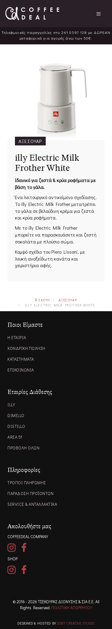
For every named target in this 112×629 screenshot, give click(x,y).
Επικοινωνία (20, 370)
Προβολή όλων (23, 448)
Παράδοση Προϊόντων (30, 493)
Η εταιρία (16, 337)
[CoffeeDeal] (32, 13)
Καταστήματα (20, 359)
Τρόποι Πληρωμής (26, 482)
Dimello (15, 415)
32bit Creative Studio (76, 623)
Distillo (16, 426)
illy (11, 404)
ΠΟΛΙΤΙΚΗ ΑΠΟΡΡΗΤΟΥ (71, 607)
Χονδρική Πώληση (26, 348)
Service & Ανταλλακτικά (32, 504)
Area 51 (14, 437)
